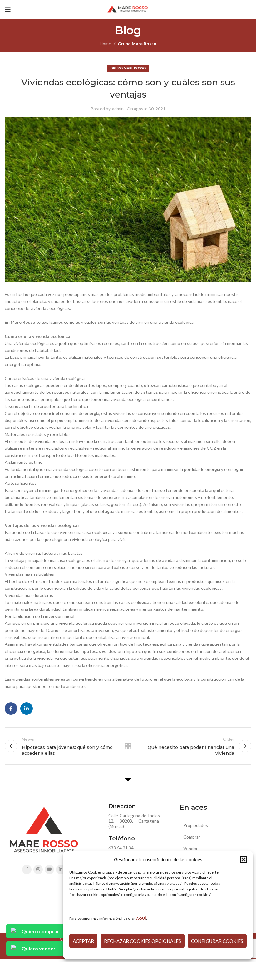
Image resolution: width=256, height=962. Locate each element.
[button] (243, 859)
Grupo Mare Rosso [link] (137, 43)
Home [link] (105, 43)
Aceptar (83, 941)
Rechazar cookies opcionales (142, 941)
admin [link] (118, 108)
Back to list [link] (128, 746)
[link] (141, 918)
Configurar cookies (217, 941)
